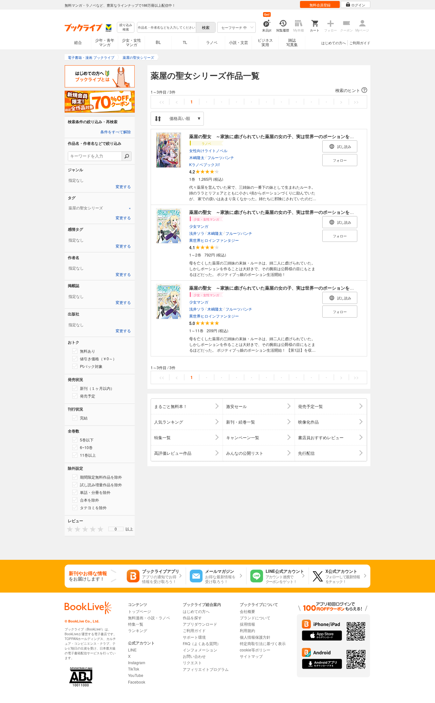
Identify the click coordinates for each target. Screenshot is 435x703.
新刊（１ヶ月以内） (97, 388)
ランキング (137, 630)
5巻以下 (87, 439)
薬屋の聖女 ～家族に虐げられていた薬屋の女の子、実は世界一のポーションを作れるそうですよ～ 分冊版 (298, 288)
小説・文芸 (238, 42)
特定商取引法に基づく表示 (263, 643)
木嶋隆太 (196, 157)
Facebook (136, 682)
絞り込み (125, 27)
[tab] (99, 208)
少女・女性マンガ (131, 42)
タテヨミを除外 (93, 507)
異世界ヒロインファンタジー (214, 240)
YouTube (135, 675)
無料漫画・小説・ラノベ (149, 617)
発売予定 (87, 395)
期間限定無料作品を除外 (101, 477)
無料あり (87, 351)
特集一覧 (135, 624)
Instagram (136, 662)
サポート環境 (194, 637)
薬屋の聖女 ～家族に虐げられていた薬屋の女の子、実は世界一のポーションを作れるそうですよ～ (289, 136)
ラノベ (212, 42)
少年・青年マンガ (104, 42)
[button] (259, 90)
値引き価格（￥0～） (98, 358)
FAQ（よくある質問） (202, 643)
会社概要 (247, 611)
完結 (84, 417)
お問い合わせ (194, 656)
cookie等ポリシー (255, 649)
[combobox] (166, 27)
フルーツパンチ (220, 157)
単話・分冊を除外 (95, 492)
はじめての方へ (333, 42)
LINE (132, 649)
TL (185, 42)
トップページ (139, 611)
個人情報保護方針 (255, 637)
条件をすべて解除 (115, 132)
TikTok (133, 668)
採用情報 (247, 624)
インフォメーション (200, 649)
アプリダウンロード (200, 624)
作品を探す (192, 617)
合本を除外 (89, 500)
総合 (78, 42)
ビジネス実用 (265, 42)
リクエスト (192, 662)
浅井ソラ (196, 233)
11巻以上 (88, 455)
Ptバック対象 (91, 366)
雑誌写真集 (292, 42)
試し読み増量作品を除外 (101, 484)
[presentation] (68, 529)
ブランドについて (255, 617)
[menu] (116, 529)
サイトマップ (251, 656)
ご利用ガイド (359, 42)
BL (158, 42)
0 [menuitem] (116, 529)
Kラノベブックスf (204, 164)
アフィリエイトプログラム (206, 669)
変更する (123, 187)
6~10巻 (86, 447)
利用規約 (247, 630)
